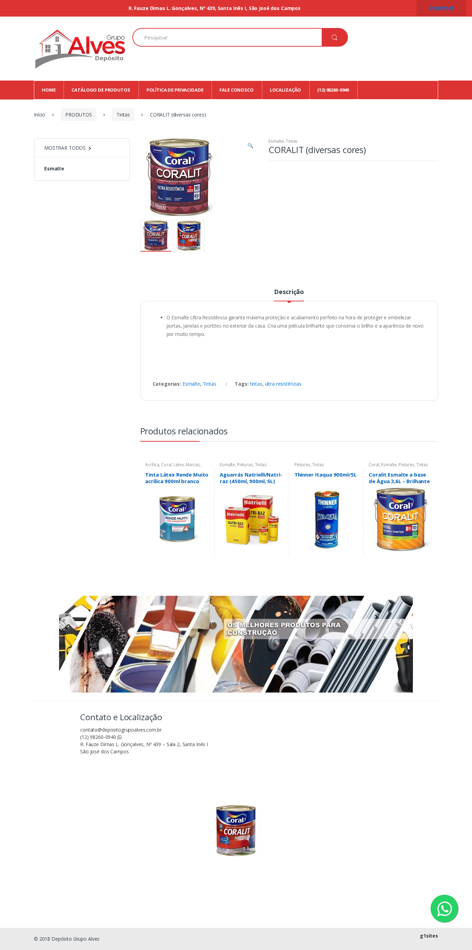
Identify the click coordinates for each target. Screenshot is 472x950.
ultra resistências (283, 383)
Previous (160, 235)
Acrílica (152, 465)
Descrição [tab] (289, 292)
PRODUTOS (78, 114)
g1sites (429, 935)
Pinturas (245, 465)
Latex (178, 465)
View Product (203, 554)
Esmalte (276, 141)
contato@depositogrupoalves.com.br (120, 729)
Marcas (193, 465)
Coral (166, 465)
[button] (250, 146)
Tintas (123, 114)
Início (39, 114)
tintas (256, 383)
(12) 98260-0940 (98, 737)
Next (242, 235)
